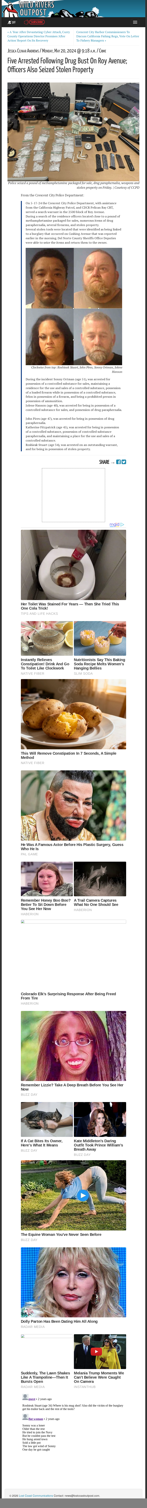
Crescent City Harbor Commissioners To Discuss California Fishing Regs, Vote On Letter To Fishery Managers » (107, 36)
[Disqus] (73, 1440)
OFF (13, 22)
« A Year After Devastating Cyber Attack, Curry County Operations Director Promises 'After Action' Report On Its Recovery (38, 36)
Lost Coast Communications (36, 1495)
